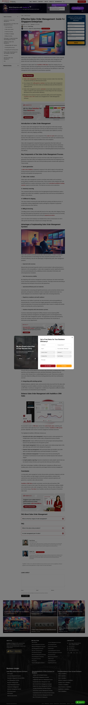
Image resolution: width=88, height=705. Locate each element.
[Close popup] (72, 337)
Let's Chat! (48, 365)
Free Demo (64, 365)
